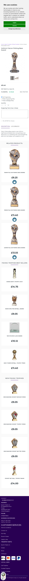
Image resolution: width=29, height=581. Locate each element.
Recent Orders (5, 536)
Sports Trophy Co (5, 545)
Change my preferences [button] (14, 28)
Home (2, 44)
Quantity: (3, 103)
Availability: (4, 92)
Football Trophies (5, 568)
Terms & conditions (6, 527)
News (2, 550)
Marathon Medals (5, 571)
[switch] (3, 579)
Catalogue (3, 553)
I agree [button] (14, 22)
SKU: (21, 92)
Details (3, 547)
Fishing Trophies (15, 44)
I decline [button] (14, 25)
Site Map (3, 533)
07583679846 (4, 515)
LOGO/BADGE (15, 126)
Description (5, 126)
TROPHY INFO (6, 542)
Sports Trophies (8, 44)
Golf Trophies (4, 565)
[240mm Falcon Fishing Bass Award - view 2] (16, 78)
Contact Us (4, 530)
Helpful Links (4, 539)
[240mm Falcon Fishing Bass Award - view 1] (12, 78)
